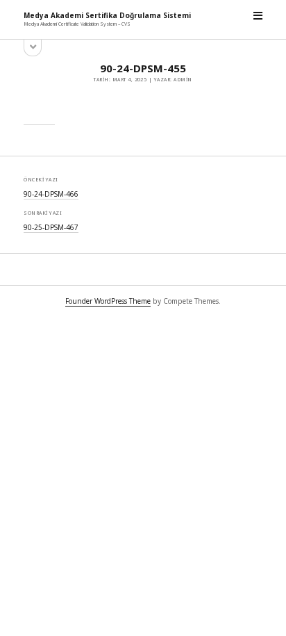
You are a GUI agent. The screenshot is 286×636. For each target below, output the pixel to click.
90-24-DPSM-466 (51, 194)
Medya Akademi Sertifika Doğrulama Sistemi (107, 15)
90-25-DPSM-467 (51, 227)
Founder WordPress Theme (108, 301)
